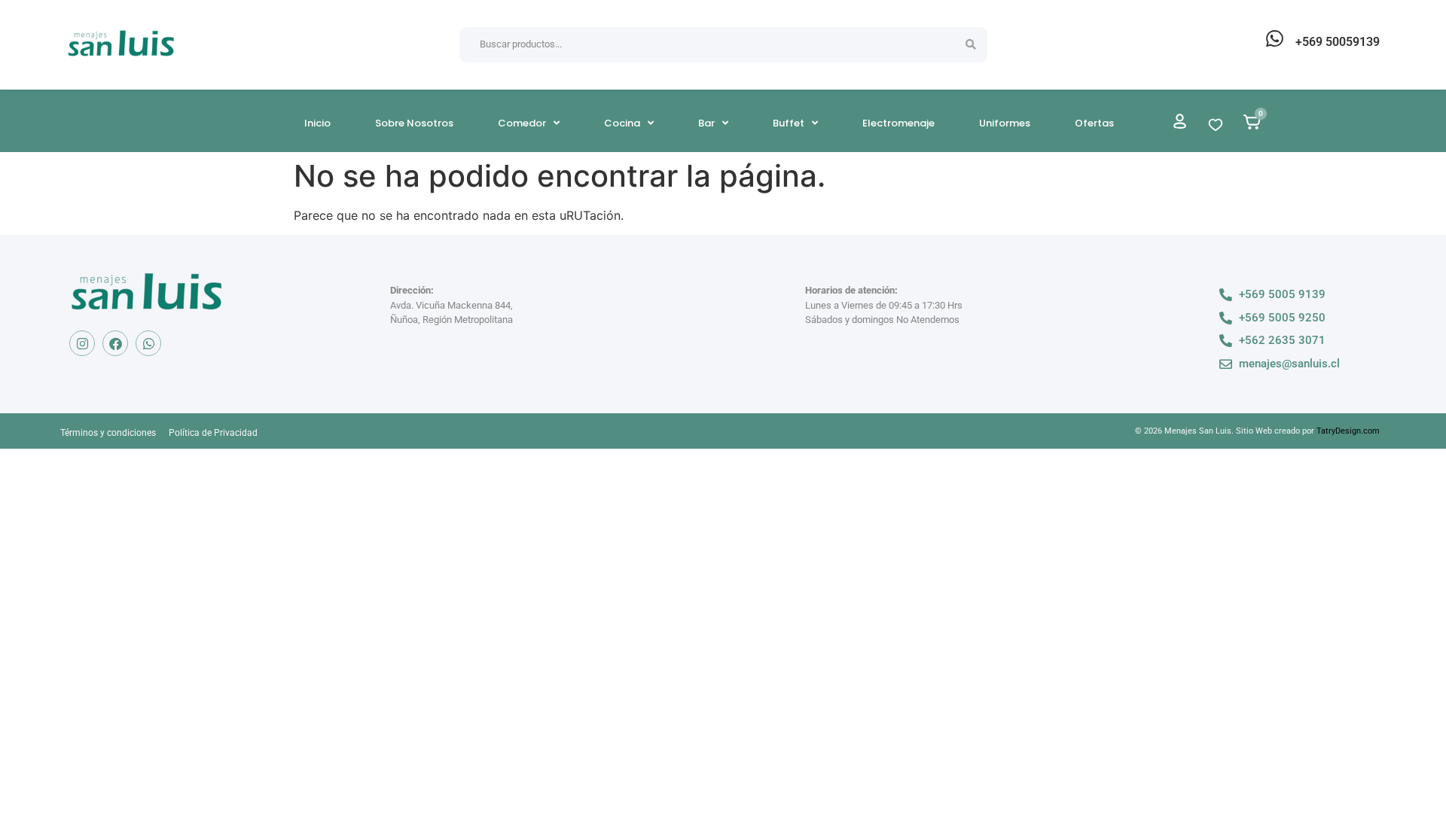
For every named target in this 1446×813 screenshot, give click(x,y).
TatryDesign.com (1348, 431)
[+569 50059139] (1274, 38)
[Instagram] (82, 343)
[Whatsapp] (148, 343)
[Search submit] (970, 44)
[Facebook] (115, 343)
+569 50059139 (1337, 42)
